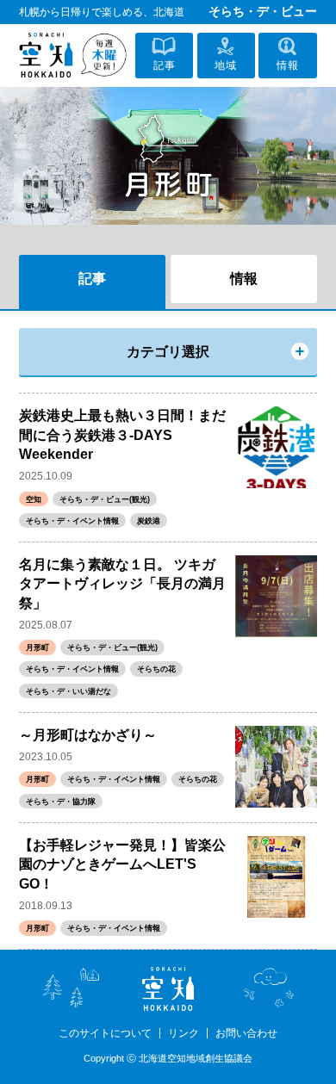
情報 (244, 278)
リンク (183, 1033)
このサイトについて (105, 1033)
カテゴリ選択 (168, 351)
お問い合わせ (246, 1033)
